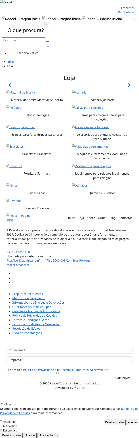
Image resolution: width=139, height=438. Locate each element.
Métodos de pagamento (28, 298)
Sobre (91, 218)
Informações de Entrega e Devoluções (38, 302)
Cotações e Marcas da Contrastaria (36, 311)
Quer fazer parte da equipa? (31, 307)
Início (11, 62)
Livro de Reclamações (27, 333)
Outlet (102, 218)
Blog (112, 218)
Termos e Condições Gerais (31, 320)
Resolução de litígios (26, 329)
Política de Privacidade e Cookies (34, 316)
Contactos (125, 218)
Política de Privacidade (38, 370)
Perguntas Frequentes (27, 294)
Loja (81, 218)
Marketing (10, 426)
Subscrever (122, 378)
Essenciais (10, 430)
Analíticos (9, 422)
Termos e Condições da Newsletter (36, 324)
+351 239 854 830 (18, 252)
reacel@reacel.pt (18, 265)
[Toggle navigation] (134, 19)
